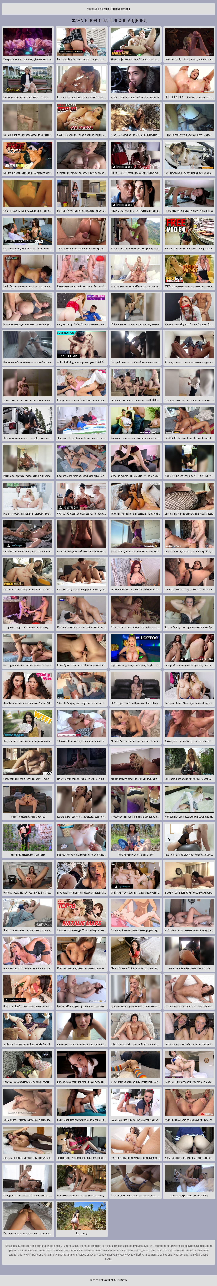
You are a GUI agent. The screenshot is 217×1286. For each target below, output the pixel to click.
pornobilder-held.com (113, 1280)
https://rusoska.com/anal (117, 8)
